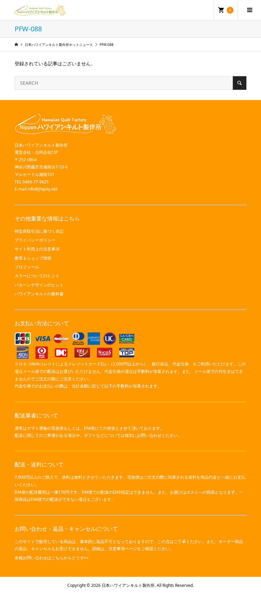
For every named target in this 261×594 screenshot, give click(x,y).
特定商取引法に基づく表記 (39, 231)
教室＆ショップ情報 (33, 258)
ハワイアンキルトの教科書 (39, 294)
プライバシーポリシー (35, 240)
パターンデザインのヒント (39, 285)
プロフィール (27, 267)
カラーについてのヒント (37, 276)
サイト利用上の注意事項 (37, 249)
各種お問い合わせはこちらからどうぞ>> (52, 558)
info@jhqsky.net (42, 189)
